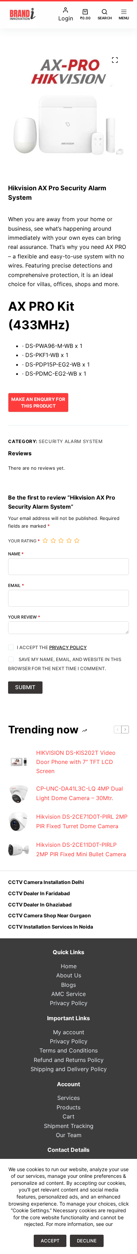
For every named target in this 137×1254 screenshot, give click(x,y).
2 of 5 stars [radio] (53, 540)
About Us (68, 975)
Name (16, 554)
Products (68, 1107)
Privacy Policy (68, 647)
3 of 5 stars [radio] (60, 540)
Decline (87, 1240)
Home (69, 966)
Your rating (24, 541)
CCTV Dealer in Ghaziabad (40, 905)
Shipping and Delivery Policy (69, 1068)
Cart (68, 1116)
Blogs (68, 984)
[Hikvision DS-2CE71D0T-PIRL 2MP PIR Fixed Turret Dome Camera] (18, 821)
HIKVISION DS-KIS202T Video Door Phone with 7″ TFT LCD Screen (76, 762)
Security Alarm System (71, 441)
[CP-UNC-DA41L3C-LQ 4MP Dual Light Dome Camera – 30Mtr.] (18, 793)
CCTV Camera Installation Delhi (46, 882)
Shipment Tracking (68, 1125)
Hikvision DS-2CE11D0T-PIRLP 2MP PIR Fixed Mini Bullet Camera (81, 849)
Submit (25, 687)
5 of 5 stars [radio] (76, 540)
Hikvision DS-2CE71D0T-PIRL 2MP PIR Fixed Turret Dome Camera (82, 821)
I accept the (52, 647)
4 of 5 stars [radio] (68, 540)
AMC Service (68, 993)
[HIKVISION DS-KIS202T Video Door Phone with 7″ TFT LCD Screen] (18, 761)
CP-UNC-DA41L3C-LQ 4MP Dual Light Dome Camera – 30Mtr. (79, 793)
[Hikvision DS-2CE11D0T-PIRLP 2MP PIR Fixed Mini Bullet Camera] (18, 849)
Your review (24, 617)
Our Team (68, 1134)
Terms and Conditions (68, 1050)
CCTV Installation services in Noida (50, 927)
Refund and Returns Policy (69, 1059)
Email (16, 585)
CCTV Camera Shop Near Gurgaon (49, 915)
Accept (50, 1240)
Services (68, 1097)
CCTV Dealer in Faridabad (39, 893)
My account (68, 1032)
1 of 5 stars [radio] (45, 540)
